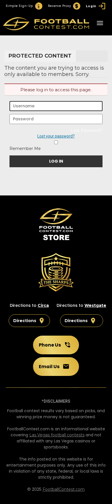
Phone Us (50, 345)
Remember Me (25, 148)
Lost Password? (87, 130)
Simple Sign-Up (19, 6)
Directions (24, 320)
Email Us (49, 366)
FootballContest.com (64, 489)
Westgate (95, 305)
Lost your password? (56, 136)
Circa (43, 305)
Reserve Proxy (59, 6)
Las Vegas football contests (56, 435)
